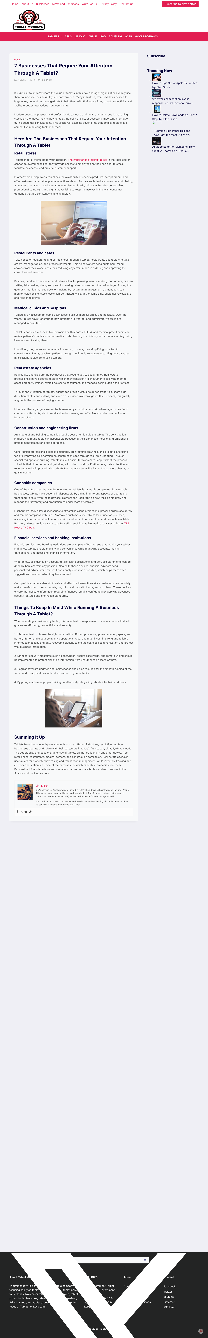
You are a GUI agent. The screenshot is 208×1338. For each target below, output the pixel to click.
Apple (92, 36)
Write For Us (89, 3)
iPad (103, 36)
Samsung (115, 36)
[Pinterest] (30, 812)
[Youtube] (26, 812)
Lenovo (80, 36)
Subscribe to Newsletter (180, 3)
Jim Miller (21, 80)
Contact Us (126, 3)
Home (14, 3)
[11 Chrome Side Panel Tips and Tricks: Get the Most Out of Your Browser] (175, 125)
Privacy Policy (108, 3)
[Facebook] (17, 812)
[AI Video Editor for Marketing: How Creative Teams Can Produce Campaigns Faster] (175, 141)
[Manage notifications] (200, 1331)
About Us (27, 3)
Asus (68, 36)
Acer (128, 36)
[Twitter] (21, 812)
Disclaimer (42, 3)
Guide (17, 60)
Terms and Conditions (65, 3)
